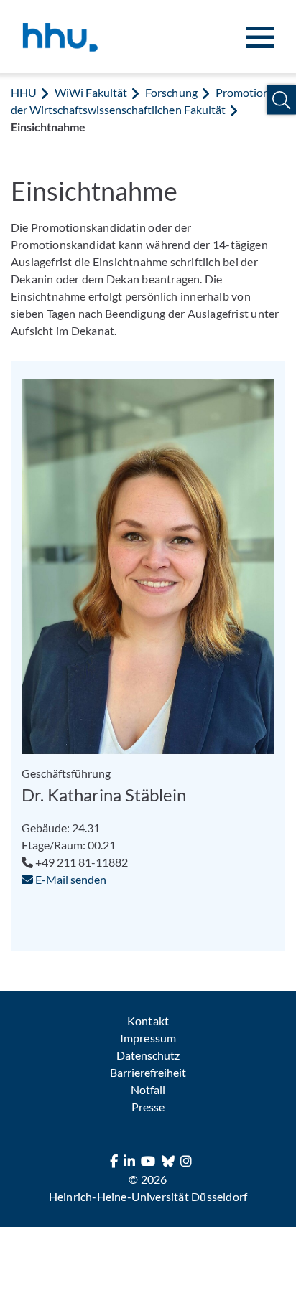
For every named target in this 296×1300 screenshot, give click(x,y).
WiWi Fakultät (91, 92)
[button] (281, 100)
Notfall (148, 1089)
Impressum (147, 1038)
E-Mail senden (69, 879)
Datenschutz (148, 1055)
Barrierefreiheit (148, 1072)
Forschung (171, 92)
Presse (148, 1106)
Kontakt (147, 1020)
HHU (24, 92)
